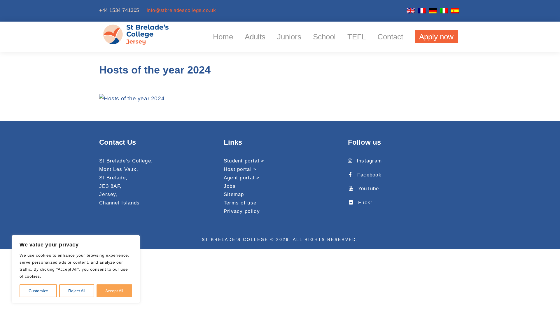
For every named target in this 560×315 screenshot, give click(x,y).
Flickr (365, 202)
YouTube (368, 188)
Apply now (436, 36)
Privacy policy (242, 211)
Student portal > (244, 161)
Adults (255, 36)
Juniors (289, 36)
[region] (76, 269)
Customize (38, 290)
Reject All (76, 290)
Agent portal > (242, 178)
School (324, 36)
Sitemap (234, 194)
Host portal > (240, 169)
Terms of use (240, 203)
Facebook (369, 175)
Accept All (114, 290)
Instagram (369, 161)
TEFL (356, 36)
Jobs (230, 186)
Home (223, 36)
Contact (390, 36)
